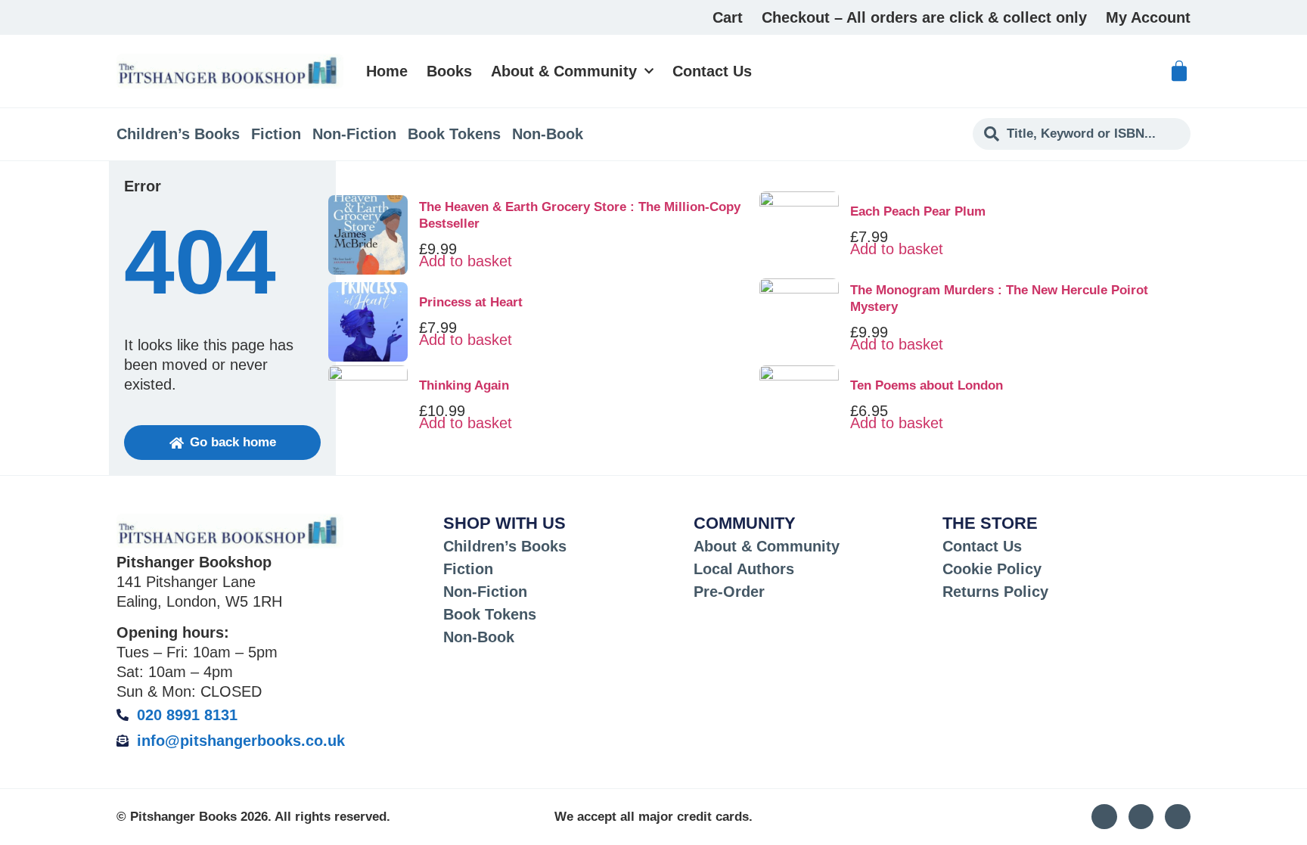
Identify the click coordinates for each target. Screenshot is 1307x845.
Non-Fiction (354, 134)
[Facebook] (1178, 817)
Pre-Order (729, 591)
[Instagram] (1104, 817)
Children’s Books (178, 134)
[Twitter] (1141, 817)
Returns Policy (995, 591)
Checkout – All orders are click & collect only (924, 17)
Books (449, 71)
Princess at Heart (471, 302)
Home (387, 71)
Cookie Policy (992, 569)
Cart (727, 17)
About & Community (564, 71)
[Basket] (1179, 71)
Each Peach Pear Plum (918, 211)
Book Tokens (454, 134)
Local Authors (744, 569)
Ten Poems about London (926, 385)
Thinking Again (464, 385)
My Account (1148, 17)
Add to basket (465, 261)
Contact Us (712, 71)
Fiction (276, 134)
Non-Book (547, 134)
